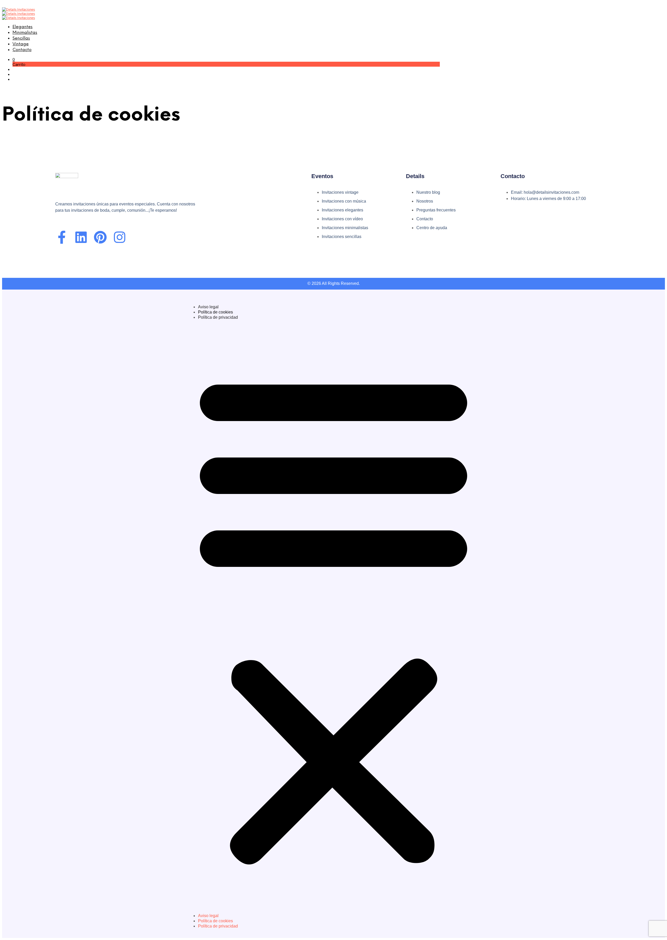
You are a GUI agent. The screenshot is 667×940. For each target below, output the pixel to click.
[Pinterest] (100, 237)
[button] (14, 59)
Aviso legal (208, 307)
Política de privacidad (218, 317)
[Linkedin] (81, 237)
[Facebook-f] (61, 237)
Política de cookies (215, 312)
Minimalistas (25, 32)
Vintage (21, 44)
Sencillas (21, 38)
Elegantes (23, 27)
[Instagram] (119, 237)
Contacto (22, 50)
